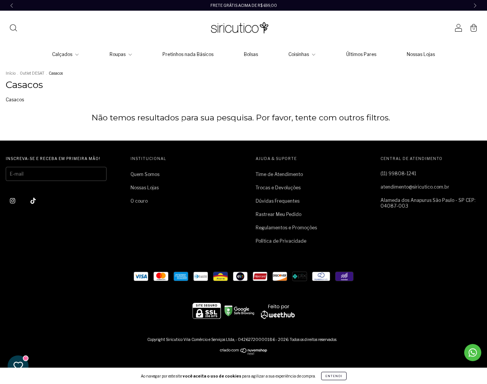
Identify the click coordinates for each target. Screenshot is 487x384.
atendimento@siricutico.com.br (414, 187)
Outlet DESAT (32, 73)
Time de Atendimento (279, 174)
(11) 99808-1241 (398, 173)
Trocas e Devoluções (278, 187)
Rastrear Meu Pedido (278, 214)
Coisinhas (299, 54)
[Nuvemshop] (243, 353)
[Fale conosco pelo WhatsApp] (472, 352)
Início (11, 73)
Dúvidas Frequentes (277, 201)
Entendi (333, 376)
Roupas (118, 54)
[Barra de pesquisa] (13, 29)
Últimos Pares (361, 54)
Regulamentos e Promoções (286, 227)
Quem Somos (145, 174)
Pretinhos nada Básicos (187, 54)
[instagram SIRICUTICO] (13, 200)
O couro (139, 201)
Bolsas (251, 54)
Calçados (62, 54)
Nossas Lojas (421, 54)
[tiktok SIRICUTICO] (33, 200)
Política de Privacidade (281, 241)
